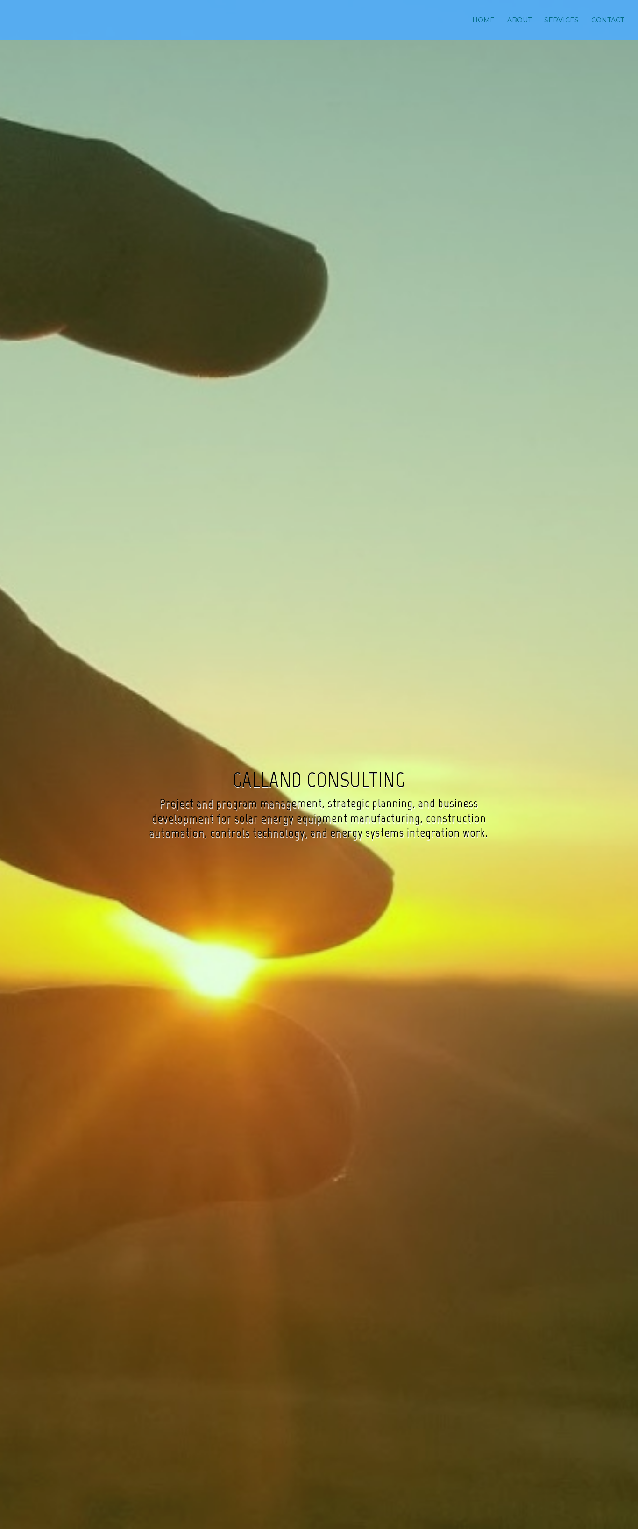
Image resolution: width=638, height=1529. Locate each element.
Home (483, 20)
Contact (607, 20)
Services (561, 20)
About (519, 20)
